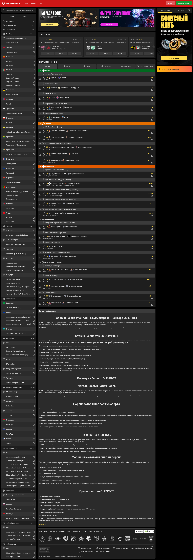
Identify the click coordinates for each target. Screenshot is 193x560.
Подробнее (174, 58)
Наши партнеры (64, 531)
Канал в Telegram (104, 548)
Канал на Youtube (122, 548)
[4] (102, 28)
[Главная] (11, 3)
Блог (84, 531)
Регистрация (183, 3)
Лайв (26, 3)
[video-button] (152, 196)
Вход (170, 3)
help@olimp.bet (86, 548)
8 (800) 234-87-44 (87, 551)
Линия (25, 16)
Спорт (33, 3)
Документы (76, 531)
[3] (98, 28)
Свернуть (42, 524)
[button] (3, 16)
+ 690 (79, 39)
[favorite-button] (73, 39)
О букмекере (43, 531)
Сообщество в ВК (104, 551)
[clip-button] (40, 79)
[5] (105, 28)
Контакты (53, 531)
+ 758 (124, 39)
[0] (87, 28)
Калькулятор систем (95, 531)
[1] (91, 28)
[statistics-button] (76, 39)
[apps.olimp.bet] (139, 531)
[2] (95, 28)
